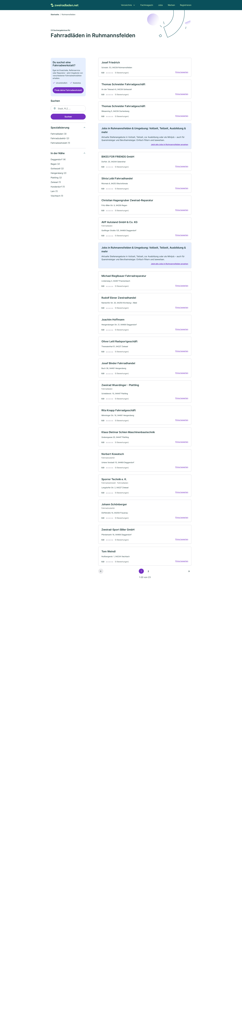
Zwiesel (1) (56, 182)
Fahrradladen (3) (59, 134)
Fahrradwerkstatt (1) (60, 143)
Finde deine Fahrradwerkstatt (68, 90)
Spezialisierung (60, 127)
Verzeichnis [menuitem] (126, 5)
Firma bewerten (181, 72)
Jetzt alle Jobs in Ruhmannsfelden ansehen (169, 144)
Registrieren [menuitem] (185, 5)
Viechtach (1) (57, 196)
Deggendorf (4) (58, 159)
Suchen (68, 116)
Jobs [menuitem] (160, 5)
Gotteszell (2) (57, 168)
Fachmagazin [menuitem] (146, 5)
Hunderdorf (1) (58, 186)
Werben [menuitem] (171, 5)
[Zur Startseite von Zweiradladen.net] (64, 5)
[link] (144, 67)
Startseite (55, 14)
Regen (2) (55, 164)
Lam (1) (54, 191)
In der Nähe (58, 153)
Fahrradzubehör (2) (60, 138)
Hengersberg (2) (58, 173)
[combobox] (68, 108)
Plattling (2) (56, 177)
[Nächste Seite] (188, 571)
